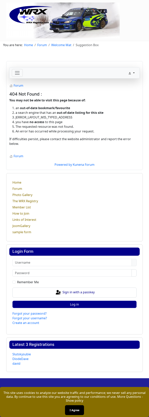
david (16, 363)
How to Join (20, 213)
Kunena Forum (83, 164)
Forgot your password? (29, 313)
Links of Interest (24, 220)
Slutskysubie (21, 354)
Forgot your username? (29, 318)
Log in (74, 304)
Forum (17, 188)
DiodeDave (20, 359)
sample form (21, 232)
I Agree (74, 410)
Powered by (63, 164)
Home (16, 182)
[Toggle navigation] (17, 73)
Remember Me (28, 282)
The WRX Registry (25, 201)
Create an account (25, 323)
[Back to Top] (144, 412)
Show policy (74, 400)
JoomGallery (21, 226)
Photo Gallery (22, 195)
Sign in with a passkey (78, 292)
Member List (21, 207)
